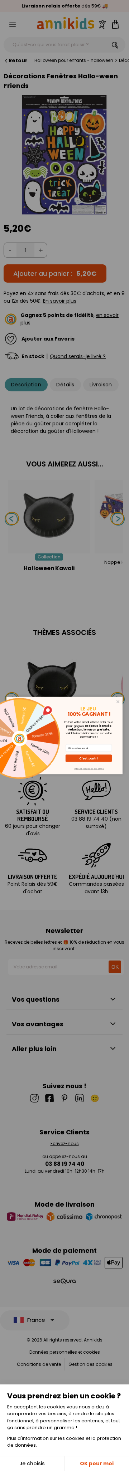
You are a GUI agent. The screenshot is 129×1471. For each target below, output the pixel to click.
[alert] (64, 735)
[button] (89, 758)
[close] (118, 701)
